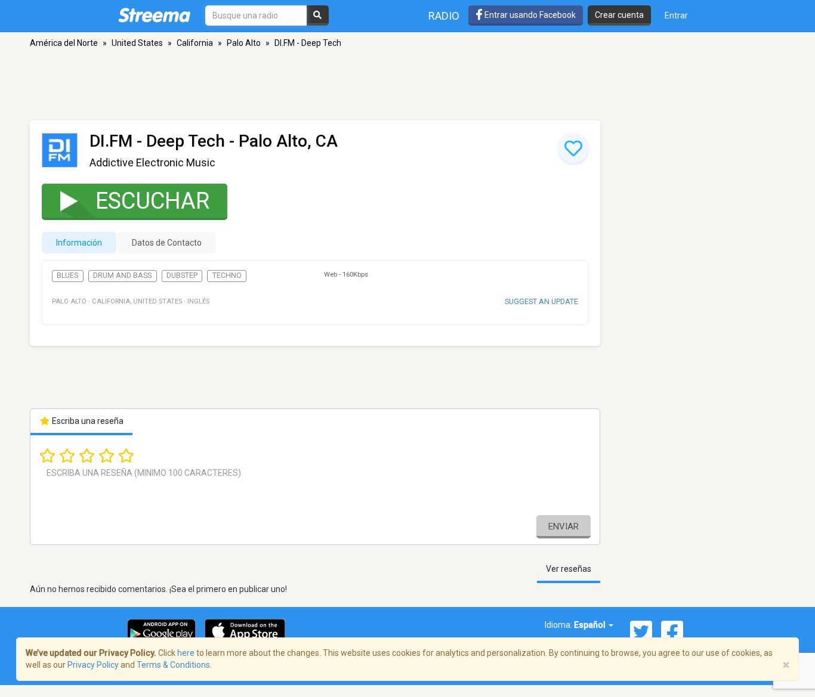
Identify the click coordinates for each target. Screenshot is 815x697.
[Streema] (154, 15)
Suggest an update (541, 301)
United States (137, 43)
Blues (67, 275)
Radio (443, 16)
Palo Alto (244, 43)
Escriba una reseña (87, 421)
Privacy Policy (93, 665)
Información (79, 242)
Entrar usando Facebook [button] (529, 15)
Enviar (563, 526)
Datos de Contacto (167, 242)
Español (590, 625)
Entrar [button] (676, 15)
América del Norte (64, 43)
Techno (227, 275)
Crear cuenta (619, 15)
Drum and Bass (122, 275)
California (195, 43)
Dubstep (181, 275)
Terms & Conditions (173, 665)
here (186, 653)
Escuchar (152, 201)
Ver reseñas (568, 569)
